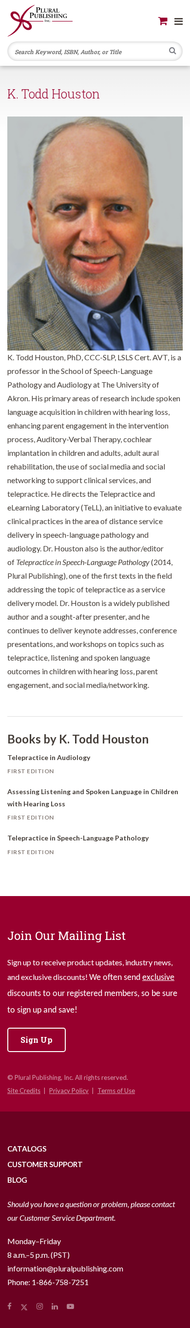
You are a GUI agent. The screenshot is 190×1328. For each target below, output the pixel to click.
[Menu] (178, 21)
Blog (17, 1179)
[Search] (173, 51)
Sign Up (36, 1040)
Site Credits (23, 1090)
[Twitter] (24, 1306)
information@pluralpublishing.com (65, 1268)
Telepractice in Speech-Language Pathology (78, 838)
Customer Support (45, 1164)
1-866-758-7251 (60, 1282)
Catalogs (26, 1148)
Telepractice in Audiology (48, 757)
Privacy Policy (69, 1090)
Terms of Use (116, 1090)
